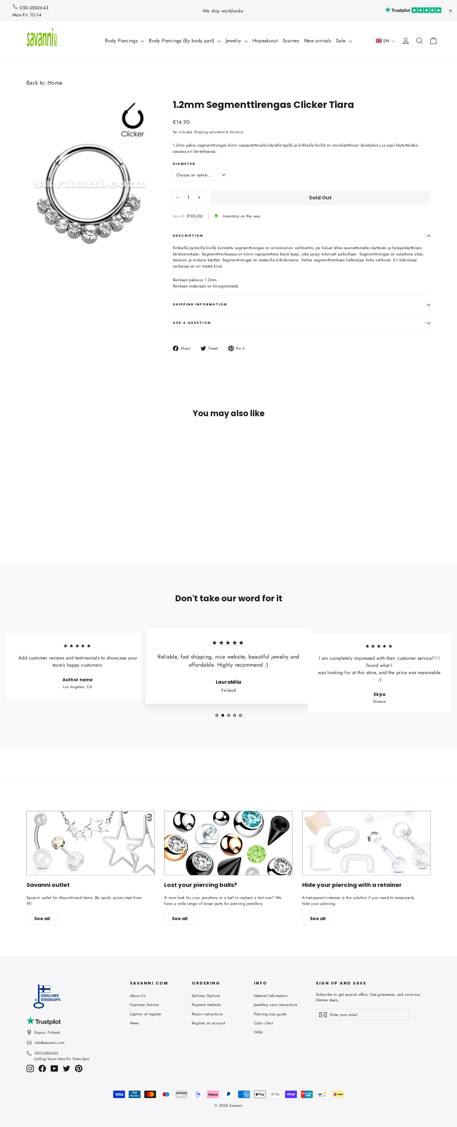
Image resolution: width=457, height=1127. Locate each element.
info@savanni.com (49, 1043)
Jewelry (234, 40)
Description (188, 235)
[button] (385, 40)
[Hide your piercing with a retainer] (366, 843)
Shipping (201, 131)
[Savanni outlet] (90, 843)
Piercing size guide (270, 1014)
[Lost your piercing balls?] (228, 843)
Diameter (184, 164)
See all (42, 918)
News (134, 1023)
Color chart (263, 1023)
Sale (341, 40)
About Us (138, 996)
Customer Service (144, 1005)
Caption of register (146, 1014)
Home (55, 83)
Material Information (271, 996)
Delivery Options (206, 996)
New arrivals (317, 40)
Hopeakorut (265, 40)
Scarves (291, 40)
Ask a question (192, 322)
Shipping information (200, 304)
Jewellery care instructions (276, 1005)
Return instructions (207, 1014)
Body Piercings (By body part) (182, 40)
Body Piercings (122, 40)
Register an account (208, 1023)
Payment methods (206, 1005)
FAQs (258, 1032)
